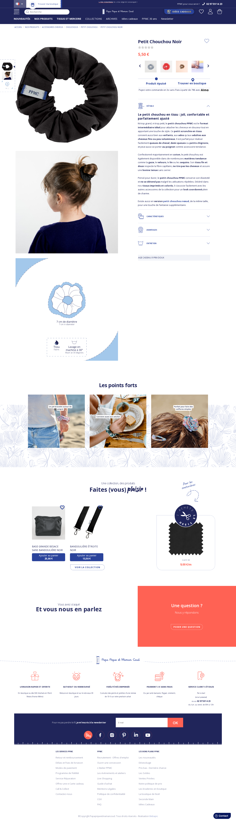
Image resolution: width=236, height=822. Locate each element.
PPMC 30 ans (149, 18)
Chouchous (72, 27)
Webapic (153, 816)
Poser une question (186, 626)
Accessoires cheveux (52, 27)
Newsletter (167, 18)
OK (175, 723)
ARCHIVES (111, 18)
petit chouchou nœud (176, 201)
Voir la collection (87, 567)
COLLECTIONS (93, 18)
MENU (17, 14)
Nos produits (32, 27)
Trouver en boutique (192, 83)
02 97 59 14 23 (203, 701)
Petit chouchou (89, 27)
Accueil (18, 27)
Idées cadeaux (130, 18)
